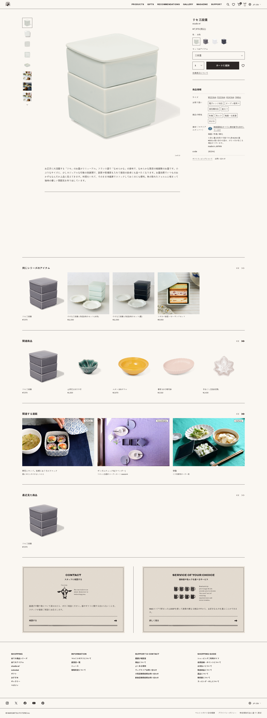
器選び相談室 (140, 659)
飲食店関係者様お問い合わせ (147, 678)
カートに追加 (222, 65)
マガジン (14, 685)
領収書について (203, 678)
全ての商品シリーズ (19, 659)
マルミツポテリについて (81, 659)
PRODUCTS (138, 4)
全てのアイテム (17, 662)
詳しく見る (154, 621)
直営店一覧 (75, 662)
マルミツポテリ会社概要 (205, 713)
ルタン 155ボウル (120, 389)
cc (238, 97)
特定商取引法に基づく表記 (250, 713)
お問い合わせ (220, 159)
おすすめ (14, 678)
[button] (27, 15)
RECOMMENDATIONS (168, 4)
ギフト (14, 674)
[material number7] (210, 128)
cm (212, 97)
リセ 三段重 (27, 389)
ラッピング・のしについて (208, 681)
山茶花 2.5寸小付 (74, 389)
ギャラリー (15, 681)
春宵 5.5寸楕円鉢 (165, 389)
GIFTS (150, 4)
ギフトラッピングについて (202, 159)
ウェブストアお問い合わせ (146, 670)
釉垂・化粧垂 (231, 116)
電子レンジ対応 (216, 103)
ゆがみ (212, 121)
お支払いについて (204, 666)
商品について (140, 662)
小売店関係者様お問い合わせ (147, 674)
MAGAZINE (202, 4)
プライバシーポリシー (227, 713)
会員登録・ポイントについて (209, 662)
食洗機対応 (214, 109)
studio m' (15, 666)
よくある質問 (140, 666)
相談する (33, 621)
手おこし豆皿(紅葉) (211, 389)
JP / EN (256, 5)
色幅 (211, 116)
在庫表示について (200, 73)
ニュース (75, 666)
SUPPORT (216, 4)
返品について (202, 674)
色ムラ (219, 116)
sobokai (15, 670)
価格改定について (78, 670)
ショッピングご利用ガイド (208, 659)
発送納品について (204, 670)
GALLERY (188, 4)
